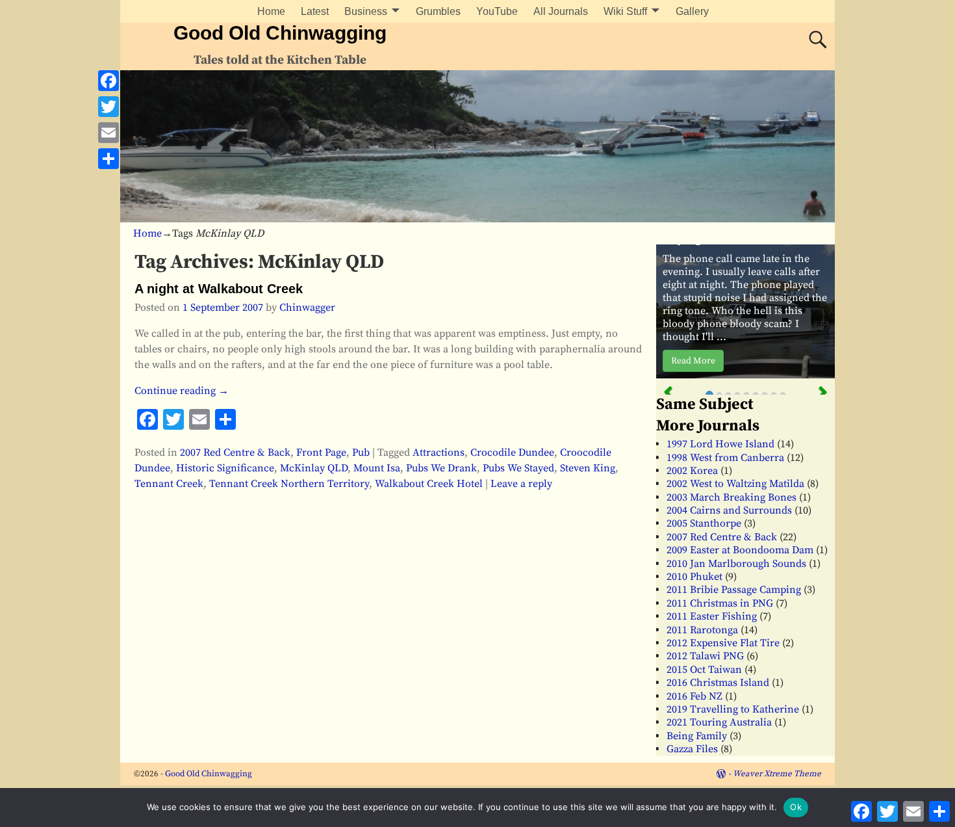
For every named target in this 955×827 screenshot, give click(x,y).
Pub (361, 452)
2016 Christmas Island (718, 682)
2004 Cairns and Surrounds (729, 510)
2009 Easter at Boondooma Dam (740, 550)
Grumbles (438, 11)
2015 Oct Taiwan (704, 669)
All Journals (560, 11)
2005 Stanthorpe (704, 523)
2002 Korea (692, 470)
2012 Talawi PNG (705, 656)
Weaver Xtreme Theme (777, 773)
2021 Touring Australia (719, 722)
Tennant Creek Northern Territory (289, 483)
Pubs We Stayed (518, 468)
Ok (796, 807)
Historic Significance (225, 468)
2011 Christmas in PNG (720, 603)
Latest (315, 11)
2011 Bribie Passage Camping (734, 589)
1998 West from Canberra (725, 457)
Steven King (587, 468)
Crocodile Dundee (512, 452)
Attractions (439, 452)
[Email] (108, 133)
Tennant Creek (168, 483)
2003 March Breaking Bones (731, 497)
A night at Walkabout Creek (218, 289)
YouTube (497, 11)
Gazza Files (692, 748)
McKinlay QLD (314, 468)
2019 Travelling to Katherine (733, 709)
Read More (693, 361)
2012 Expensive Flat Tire (723, 643)
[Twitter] (108, 107)
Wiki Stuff (625, 11)
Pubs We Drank (441, 468)
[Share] (108, 159)
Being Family (697, 735)
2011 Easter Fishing (712, 616)
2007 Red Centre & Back (235, 452)
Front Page (321, 452)
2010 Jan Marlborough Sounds (736, 563)
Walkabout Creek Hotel (429, 483)
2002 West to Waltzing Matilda (735, 483)
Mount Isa (376, 468)
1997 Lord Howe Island (720, 444)
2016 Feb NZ (694, 696)
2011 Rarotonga (702, 630)
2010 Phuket (694, 576)
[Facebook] (108, 81)
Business (365, 11)
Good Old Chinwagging (280, 33)
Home (271, 11)
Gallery (692, 11)
